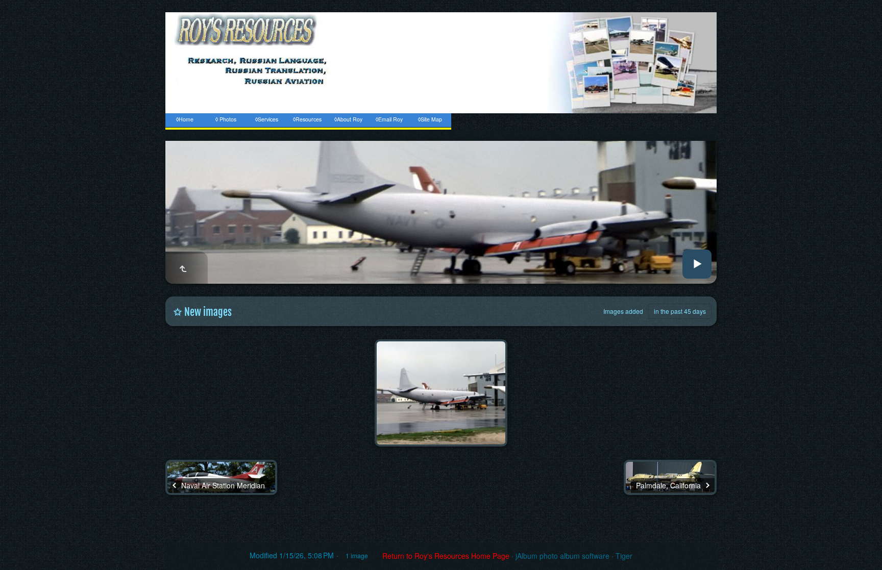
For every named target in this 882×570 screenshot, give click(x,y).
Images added (623, 311)
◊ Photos (225, 119)
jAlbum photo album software (562, 556)
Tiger (624, 556)
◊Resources (307, 119)
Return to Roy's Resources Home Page (445, 556)
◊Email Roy (389, 119)
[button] (20, 549)
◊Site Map (430, 119)
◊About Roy (348, 119)
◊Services (266, 119)
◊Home (184, 119)
